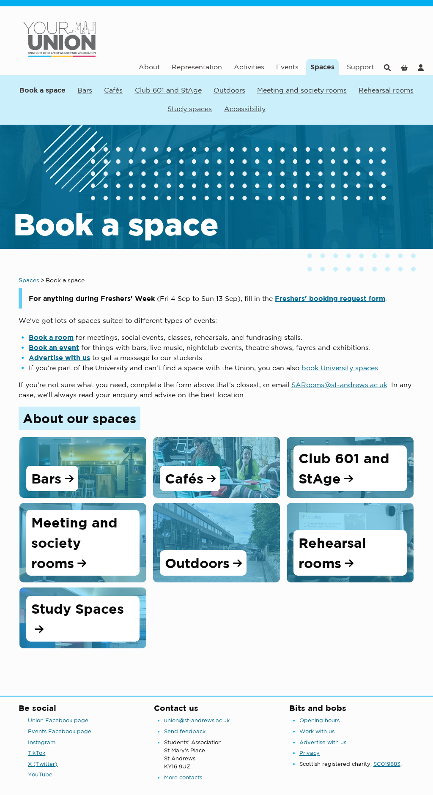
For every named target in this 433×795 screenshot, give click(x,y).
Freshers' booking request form (330, 298)
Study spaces (189, 108)
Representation (197, 67)
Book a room (51, 337)
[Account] (420, 67)
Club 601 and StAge (168, 90)
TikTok (36, 753)
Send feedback (185, 731)
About (149, 67)
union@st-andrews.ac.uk (197, 720)
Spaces (322, 67)
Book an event (54, 347)
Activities (249, 67)
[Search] (387, 67)
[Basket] (404, 67)
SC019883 (386, 764)
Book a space (42, 90)
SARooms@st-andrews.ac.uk (339, 384)
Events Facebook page (59, 731)
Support (360, 67)
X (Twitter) (43, 764)
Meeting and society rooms (302, 90)
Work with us (316, 731)
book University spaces (339, 368)
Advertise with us (59, 357)
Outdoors (229, 90)
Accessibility (245, 108)
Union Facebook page (58, 720)
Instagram (41, 742)
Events (287, 67)
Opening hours (319, 720)
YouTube (40, 774)
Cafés (113, 90)
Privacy (309, 753)
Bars (84, 90)
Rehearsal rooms (386, 90)
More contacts (183, 777)
